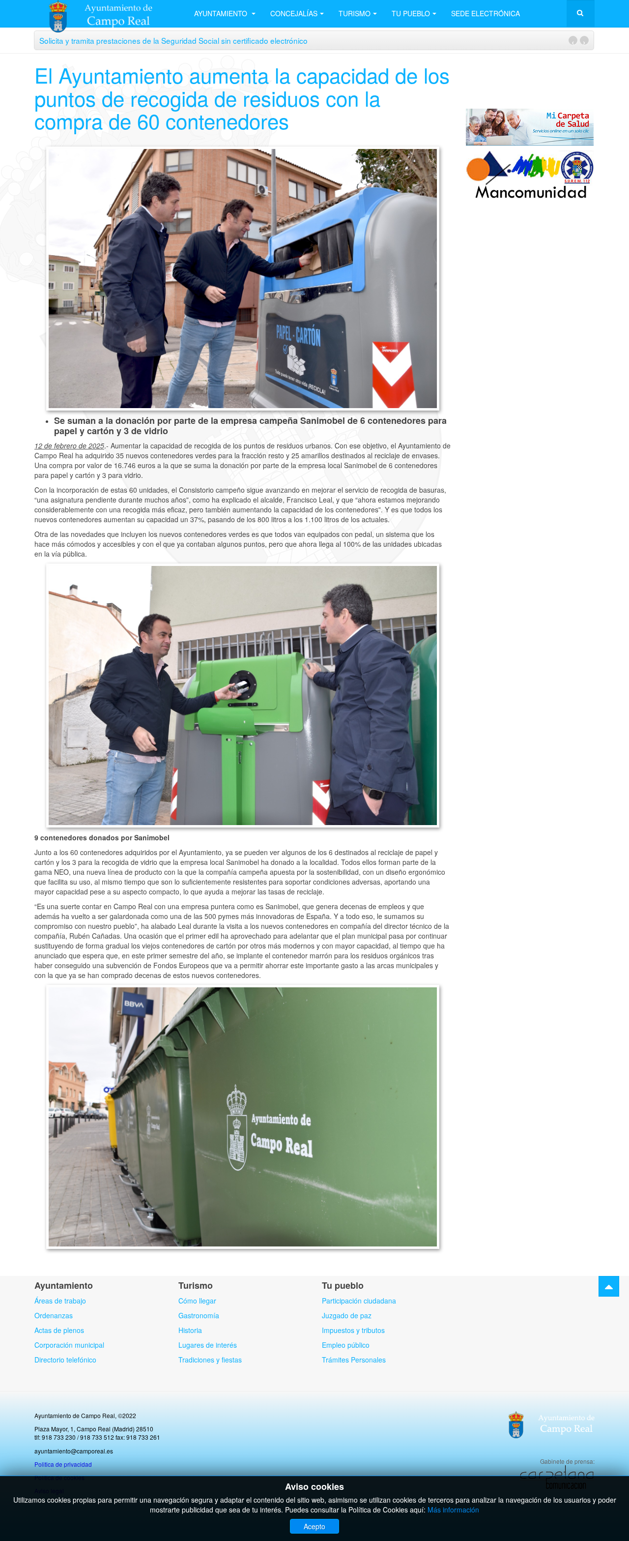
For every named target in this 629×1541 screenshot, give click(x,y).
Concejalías (293, 13)
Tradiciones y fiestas (210, 1359)
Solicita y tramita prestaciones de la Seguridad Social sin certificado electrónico (173, 40)
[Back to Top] (609, 1286)
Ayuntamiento (221, 13)
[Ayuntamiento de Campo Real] (106, 13)
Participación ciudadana (359, 1300)
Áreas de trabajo (60, 1300)
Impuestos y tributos (353, 1330)
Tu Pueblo (411, 13)
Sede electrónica (485, 13)
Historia (190, 1330)
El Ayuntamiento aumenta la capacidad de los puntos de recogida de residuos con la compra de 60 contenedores (242, 97)
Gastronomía (198, 1315)
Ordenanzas (53, 1315)
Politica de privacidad (63, 1464)
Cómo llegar (197, 1300)
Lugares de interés (207, 1345)
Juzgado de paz (347, 1315)
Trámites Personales (354, 1359)
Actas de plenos (59, 1330)
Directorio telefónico (65, 1359)
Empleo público (346, 1345)
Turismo (355, 13)
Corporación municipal (69, 1345)
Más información (453, 1509)
